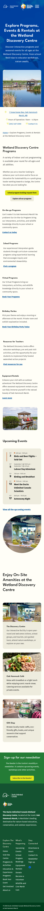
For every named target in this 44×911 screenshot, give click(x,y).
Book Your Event (7, 881)
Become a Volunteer (20, 878)
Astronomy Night (22, 499)
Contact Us (33, 855)
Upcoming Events (20, 850)
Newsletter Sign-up (33, 860)
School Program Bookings (19, 858)
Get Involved (8, 886)
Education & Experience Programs (8, 872)
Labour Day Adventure (24, 469)
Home (5, 851)
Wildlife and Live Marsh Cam (21, 886)
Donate (19, 872)
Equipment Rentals (20, 867)
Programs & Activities (8, 863)
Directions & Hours (33, 850)
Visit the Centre (6, 856)
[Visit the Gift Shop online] (22, 720)
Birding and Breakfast (24, 477)
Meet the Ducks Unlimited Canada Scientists (22, 487)
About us (6, 890)
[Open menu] (37, 6)
